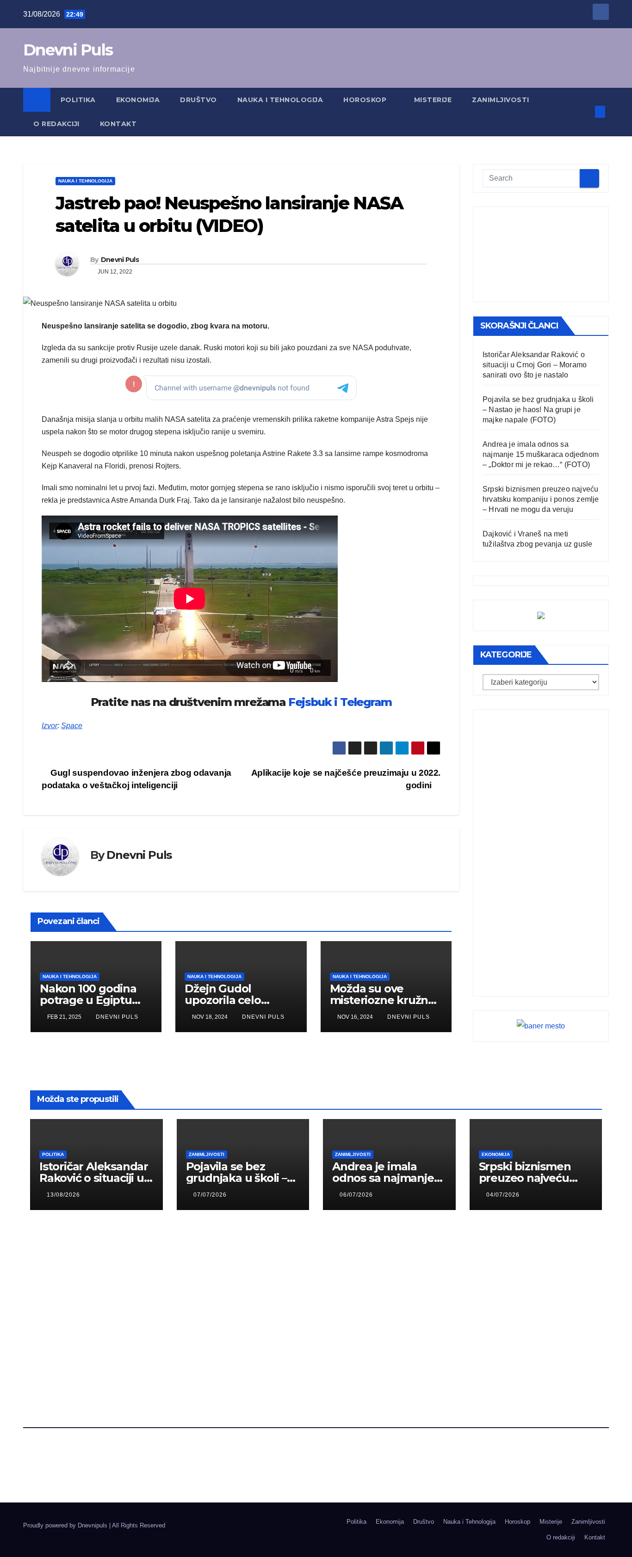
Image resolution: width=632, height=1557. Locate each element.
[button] (585, 112)
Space (71, 726)
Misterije (433, 100)
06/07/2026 (356, 1195)
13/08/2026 (63, 1195)
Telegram (365, 702)
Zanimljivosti (500, 100)
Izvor (49, 726)
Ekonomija (138, 100)
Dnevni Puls (67, 50)
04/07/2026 (503, 1195)
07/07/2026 (210, 1195)
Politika (78, 100)
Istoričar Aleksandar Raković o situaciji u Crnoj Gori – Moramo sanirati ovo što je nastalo (535, 365)
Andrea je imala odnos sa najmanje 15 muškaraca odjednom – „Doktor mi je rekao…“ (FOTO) (541, 454)
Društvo (198, 100)
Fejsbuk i (312, 702)
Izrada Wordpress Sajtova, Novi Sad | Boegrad (85, 1533)
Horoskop (366, 100)
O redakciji (56, 124)
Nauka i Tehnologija (280, 100)
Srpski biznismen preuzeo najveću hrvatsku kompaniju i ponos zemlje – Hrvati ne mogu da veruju (541, 499)
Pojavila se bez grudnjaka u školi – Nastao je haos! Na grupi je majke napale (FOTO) (538, 409)
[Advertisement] (541, 254)
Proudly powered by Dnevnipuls (66, 1525)
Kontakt (118, 124)
